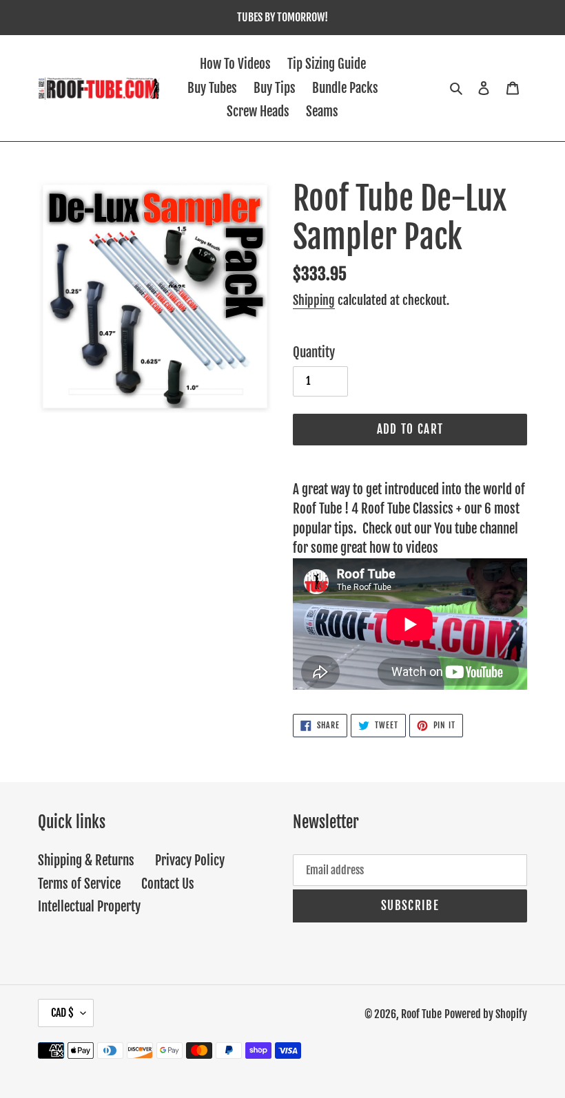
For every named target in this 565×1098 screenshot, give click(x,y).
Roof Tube (421, 1014)
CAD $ (62, 1013)
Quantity (314, 352)
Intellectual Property (89, 906)
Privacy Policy (190, 860)
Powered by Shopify (485, 1014)
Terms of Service (79, 884)
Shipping (314, 300)
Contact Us (167, 884)
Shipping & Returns (86, 860)
